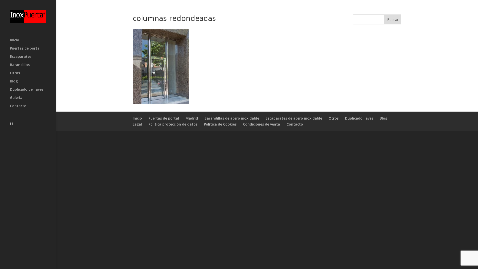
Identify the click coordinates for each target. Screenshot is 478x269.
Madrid (191, 118)
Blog (14, 81)
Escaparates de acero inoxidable (294, 118)
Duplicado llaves (359, 118)
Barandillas (20, 65)
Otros (15, 73)
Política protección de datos (172, 124)
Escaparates (20, 57)
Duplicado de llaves (26, 90)
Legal (137, 124)
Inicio (14, 40)
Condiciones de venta (261, 124)
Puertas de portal (25, 49)
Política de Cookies (220, 124)
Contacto (18, 106)
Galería (16, 98)
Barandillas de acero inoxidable (231, 118)
